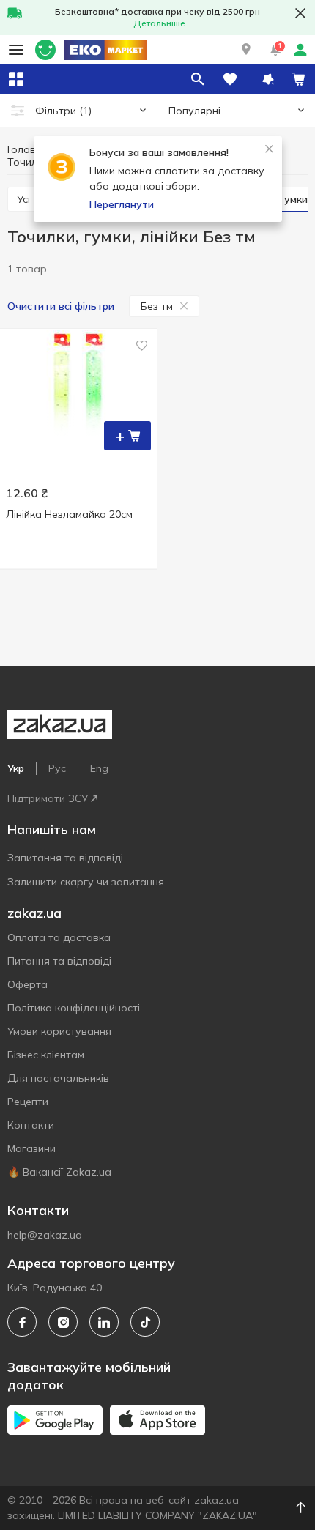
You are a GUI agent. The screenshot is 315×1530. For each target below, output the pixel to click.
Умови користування (59, 1031)
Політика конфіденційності (73, 1007)
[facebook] (22, 1322)
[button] (246, 50)
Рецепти (27, 1101)
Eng (99, 768)
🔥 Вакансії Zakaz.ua (59, 1171)
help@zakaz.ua (44, 1234)
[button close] (300, 13)
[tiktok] (145, 1322)
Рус (57, 768)
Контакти (30, 1125)
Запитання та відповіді (65, 857)
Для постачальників (58, 1078)
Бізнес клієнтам (45, 1054)
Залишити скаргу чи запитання (85, 881)
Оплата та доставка (59, 937)
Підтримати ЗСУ (47, 798)
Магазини (31, 1148)
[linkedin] (104, 1322)
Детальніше (159, 23)
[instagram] (63, 1322)
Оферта (27, 984)
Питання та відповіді (59, 961)
